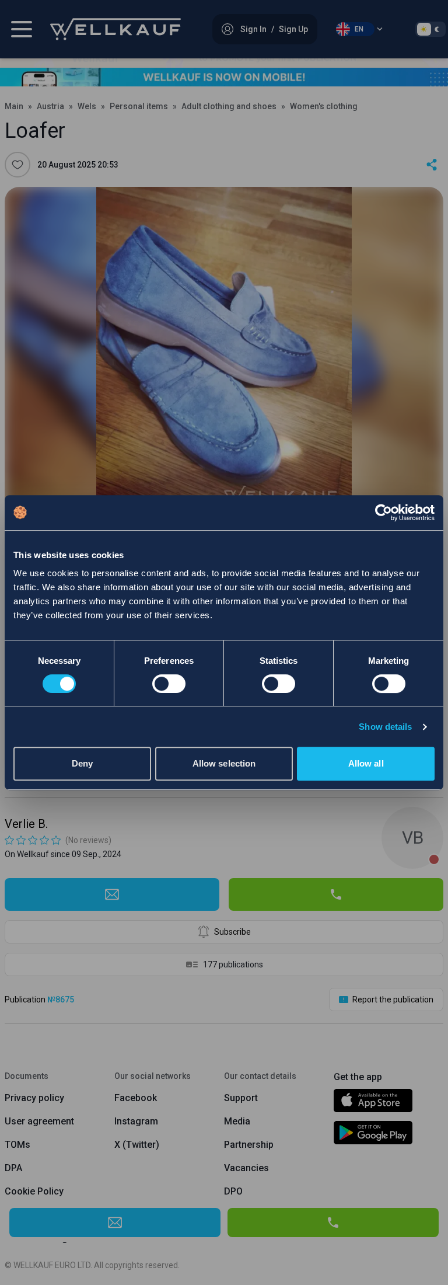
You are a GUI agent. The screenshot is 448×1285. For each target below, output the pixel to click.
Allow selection (224, 763)
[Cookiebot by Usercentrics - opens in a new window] (383, 512)
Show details (385, 727)
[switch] (169, 683)
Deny (82, 763)
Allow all (366, 763)
